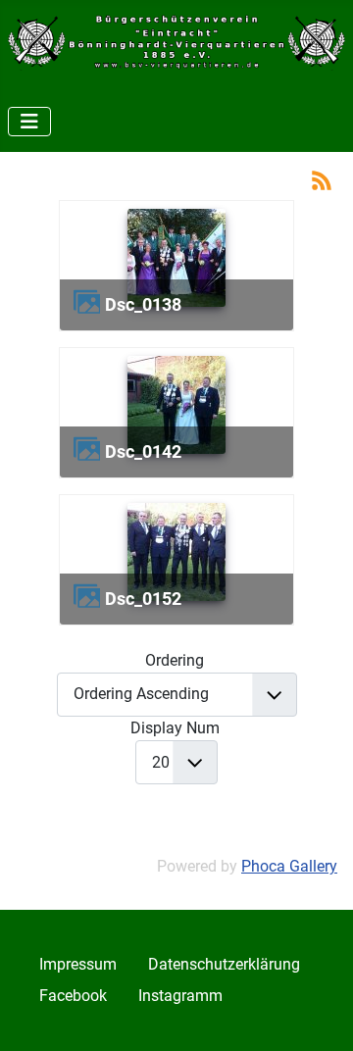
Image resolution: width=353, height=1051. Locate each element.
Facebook (73, 995)
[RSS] (321, 179)
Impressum (78, 964)
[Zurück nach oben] (318, 1014)
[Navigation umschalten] (29, 121)
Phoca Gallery (289, 866)
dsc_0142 (143, 451)
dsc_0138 (143, 304)
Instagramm (180, 995)
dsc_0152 (143, 598)
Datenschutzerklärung (224, 964)
